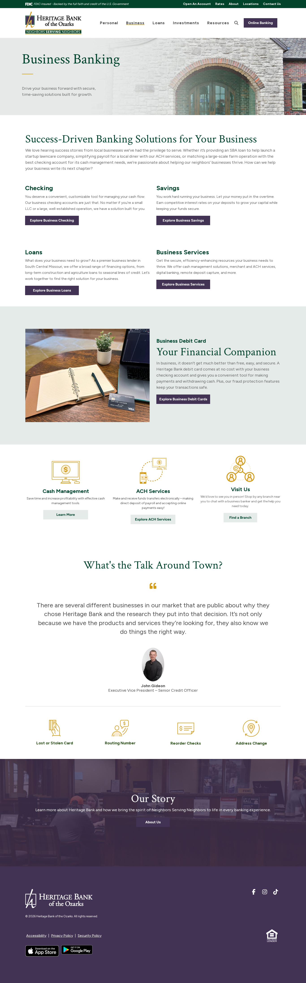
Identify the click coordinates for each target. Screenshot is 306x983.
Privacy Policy (62, 935)
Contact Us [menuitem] (272, 4)
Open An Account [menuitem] (197, 4)
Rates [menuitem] (219, 4)
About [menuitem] (234, 4)
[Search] (236, 23)
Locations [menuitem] (251, 4)
